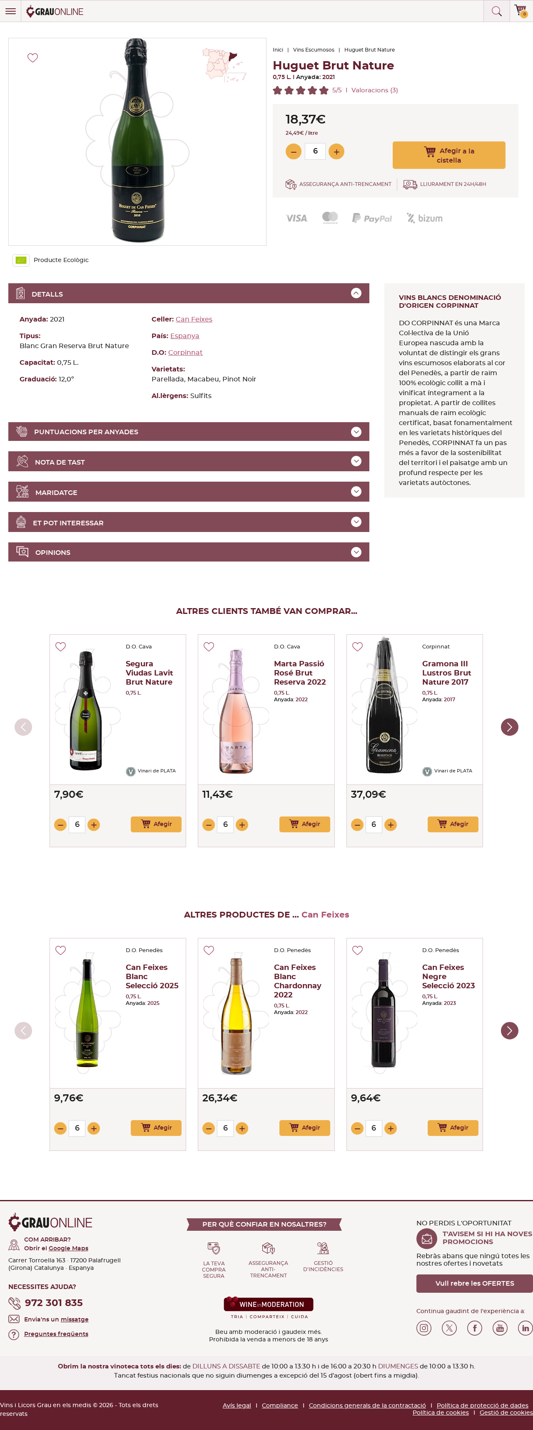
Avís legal (237, 1406)
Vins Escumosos (313, 49)
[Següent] (509, 727)
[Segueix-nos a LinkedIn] (525, 1328)
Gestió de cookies (506, 1413)
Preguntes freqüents (56, 1334)
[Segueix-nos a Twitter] (449, 1328)
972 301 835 (54, 1303)
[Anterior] (23, 727)
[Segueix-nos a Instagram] (423, 1328)
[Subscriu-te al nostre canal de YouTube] (500, 1328)
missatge (75, 1320)
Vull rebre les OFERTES (475, 1283)
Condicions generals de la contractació (367, 1406)
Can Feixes (194, 319)
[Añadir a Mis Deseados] (60, 646)
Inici (278, 49)
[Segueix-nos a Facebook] (474, 1328)
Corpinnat (185, 352)
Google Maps (68, 1249)
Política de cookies (441, 1413)
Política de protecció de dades (482, 1406)
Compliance (280, 1406)
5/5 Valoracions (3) (365, 90)
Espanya (184, 336)
